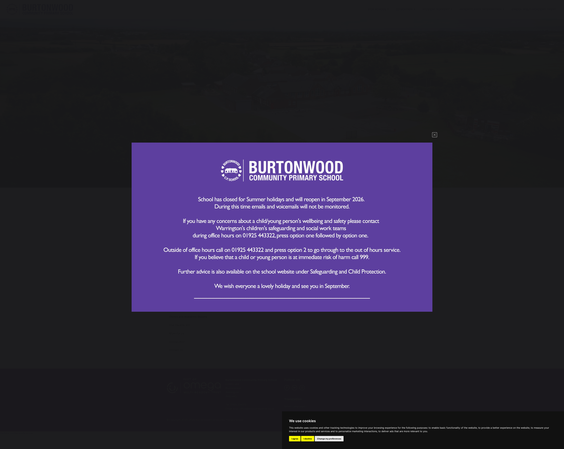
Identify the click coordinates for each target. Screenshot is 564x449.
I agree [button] (294, 438)
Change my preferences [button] (329, 438)
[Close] (434, 134)
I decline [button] (307, 438)
